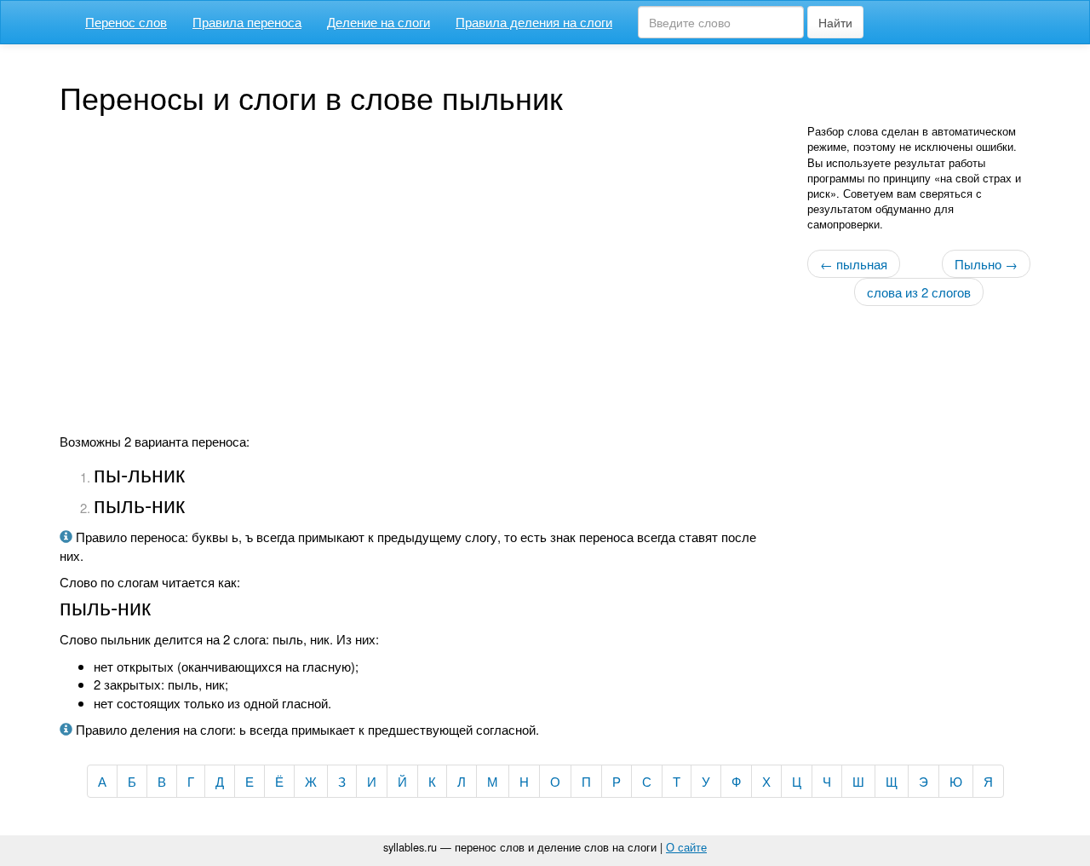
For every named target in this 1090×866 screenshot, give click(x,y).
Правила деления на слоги (534, 22)
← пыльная (853, 264)
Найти (835, 22)
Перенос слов (126, 22)
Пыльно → (986, 264)
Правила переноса (246, 22)
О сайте (686, 847)
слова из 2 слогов (919, 292)
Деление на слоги (378, 22)
